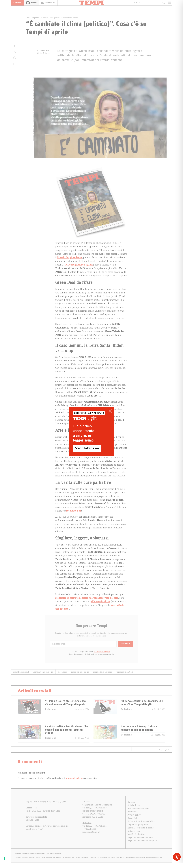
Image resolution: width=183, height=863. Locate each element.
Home (28, 18)
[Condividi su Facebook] (14, 46)
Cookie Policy (134, 818)
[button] (14, 69)
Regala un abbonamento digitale (142, 841)
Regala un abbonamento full (140, 837)
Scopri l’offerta (84, 448)
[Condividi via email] (14, 64)
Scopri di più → (164, 750)
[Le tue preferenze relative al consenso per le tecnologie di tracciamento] (4, 858)
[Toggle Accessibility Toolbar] (177, 857)
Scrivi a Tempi (134, 805)
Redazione (50, 709)
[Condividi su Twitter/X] (14, 52)
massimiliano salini (80, 672)
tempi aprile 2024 (124, 672)
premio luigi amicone (102, 672)
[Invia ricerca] (163, 3)
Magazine (35, 18)
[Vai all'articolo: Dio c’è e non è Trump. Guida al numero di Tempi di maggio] (105, 733)
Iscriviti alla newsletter (138, 808)
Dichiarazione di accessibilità (141, 821)
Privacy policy (134, 815)
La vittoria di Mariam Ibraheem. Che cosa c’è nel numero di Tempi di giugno (66, 729)
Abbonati (17, 3)
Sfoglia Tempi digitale (138, 824)
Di (43, 50)
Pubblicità (132, 812)
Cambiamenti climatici (43, 672)
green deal (62, 672)
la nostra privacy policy (102, 651)
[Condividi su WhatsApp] (14, 58)
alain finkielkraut (21, 672)
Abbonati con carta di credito (141, 828)
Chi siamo (132, 802)
